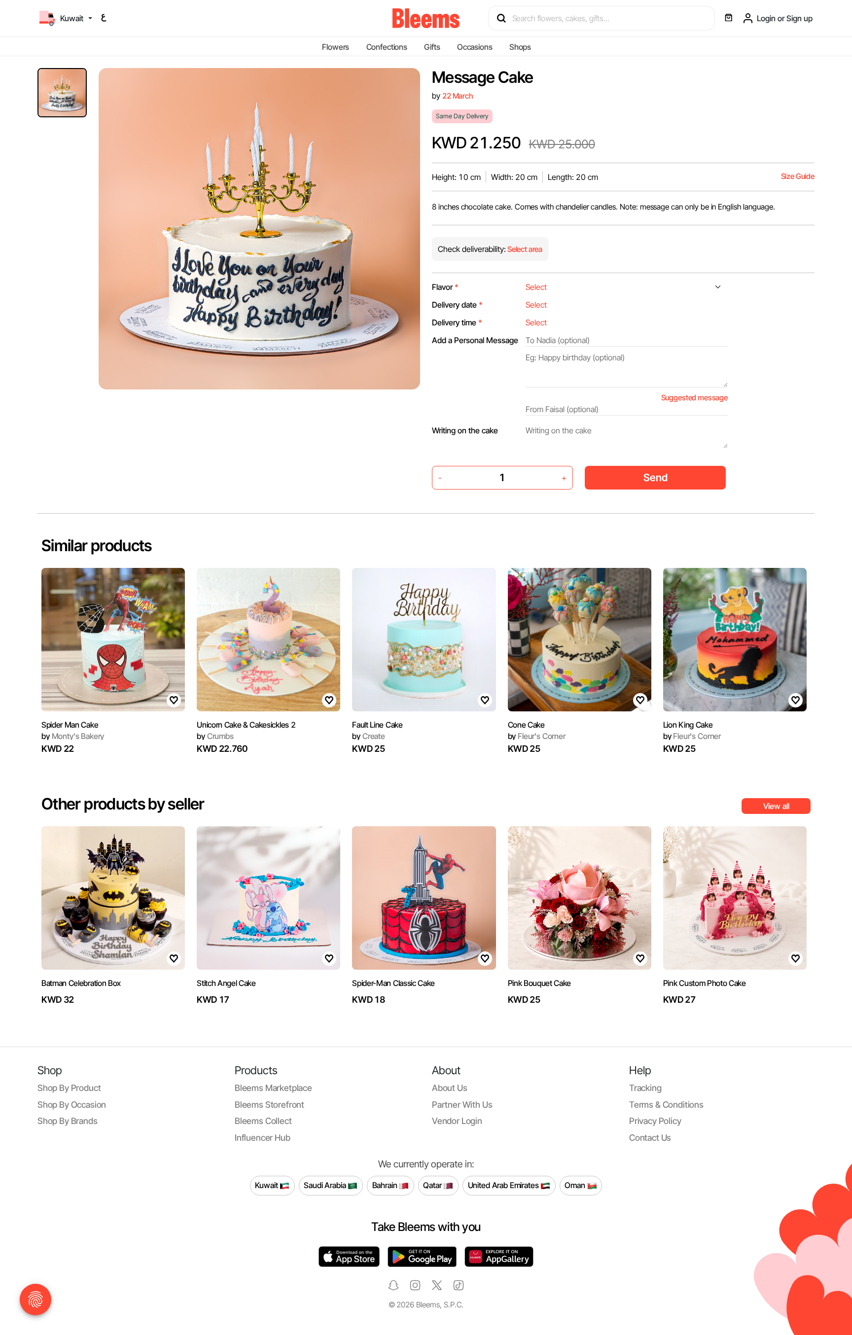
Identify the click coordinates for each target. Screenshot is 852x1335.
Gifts (432, 47)
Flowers (335, 47)
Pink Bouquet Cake (539, 983)
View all (776, 806)
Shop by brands (67, 1121)
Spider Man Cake (69, 725)
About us (449, 1088)
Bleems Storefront (269, 1104)
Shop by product (69, 1088)
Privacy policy (655, 1121)
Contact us (650, 1137)
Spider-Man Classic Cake (393, 983)
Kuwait (267, 1185)
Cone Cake (526, 725)
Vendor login (457, 1121)
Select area (524, 249)
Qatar (433, 1185)
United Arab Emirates (504, 1185)
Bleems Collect (263, 1121)
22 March (457, 96)
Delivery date (457, 305)
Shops (520, 47)
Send (655, 477)
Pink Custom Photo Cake (704, 983)
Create (368, 736)
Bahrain (385, 1185)
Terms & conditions (666, 1104)
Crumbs (215, 736)
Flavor (445, 287)
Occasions (475, 47)
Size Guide (798, 176)
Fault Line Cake (377, 725)
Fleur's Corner (537, 736)
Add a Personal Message (475, 340)
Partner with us (462, 1104)
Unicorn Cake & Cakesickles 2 (246, 725)
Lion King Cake (688, 725)
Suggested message (694, 397)
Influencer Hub (262, 1137)
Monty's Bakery (72, 736)
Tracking (645, 1088)
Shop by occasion (71, 1104)
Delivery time (457, 322)
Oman (576, 1185)
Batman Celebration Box (81, 983)
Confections (386, 47)
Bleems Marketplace (273, 1088)
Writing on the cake (465, 430)
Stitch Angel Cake (226, 983)
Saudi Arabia (326, 1185)
